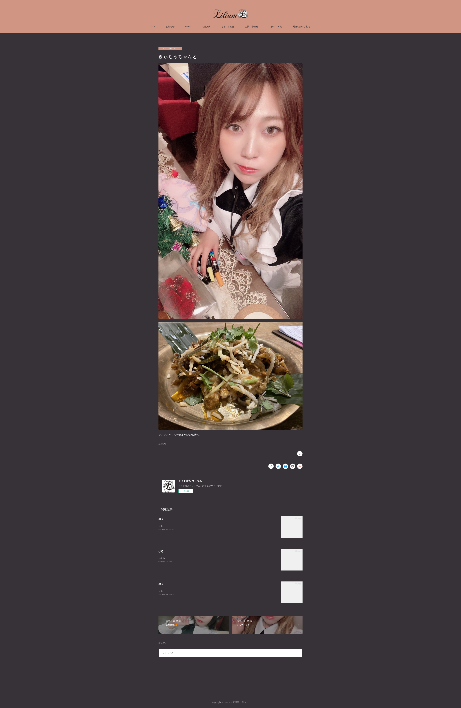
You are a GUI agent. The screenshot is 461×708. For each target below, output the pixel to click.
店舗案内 (206, 27)
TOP (153, 27)
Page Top (230, 688)
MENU (188, 27)
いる (160, 525)
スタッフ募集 (275, 27)
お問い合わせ (251, 27)
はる (161, 518)
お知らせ (170, 27)
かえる (161, 558)
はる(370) (162, 444)
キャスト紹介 (227, 27)
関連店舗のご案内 (301, 27)
